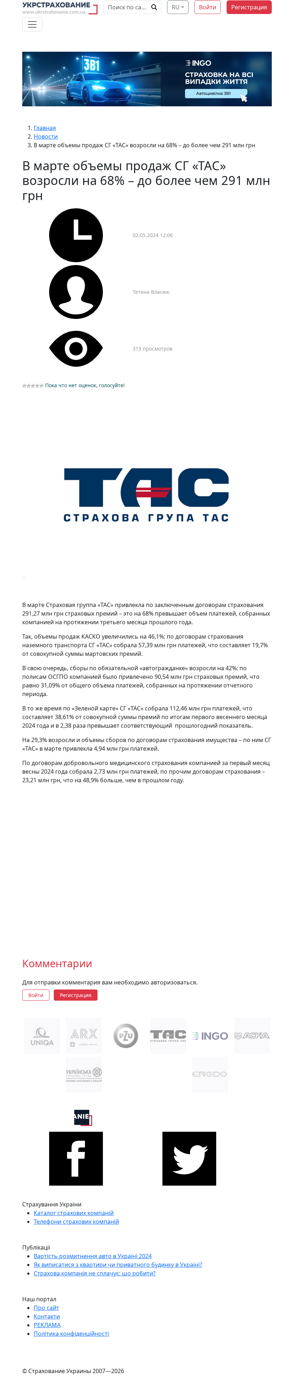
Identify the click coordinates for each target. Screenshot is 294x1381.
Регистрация (249, 7)
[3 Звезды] (33, 386)
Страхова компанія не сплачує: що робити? (95, 1273)
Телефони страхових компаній (76, 1221)
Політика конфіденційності (71, 1334)
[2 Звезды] (29, 386)
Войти (207, 7)
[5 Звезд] (41, 386)
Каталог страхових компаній (74, 1213)
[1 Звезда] (24, 386)
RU (176, 7)
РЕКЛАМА (47, 1325)
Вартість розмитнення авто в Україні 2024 (93, 1256)
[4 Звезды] (37, 386)
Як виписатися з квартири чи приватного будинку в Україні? (118, 1265)
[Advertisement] (147, 865)
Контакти (47, 1316)
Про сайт (46, 1308)
